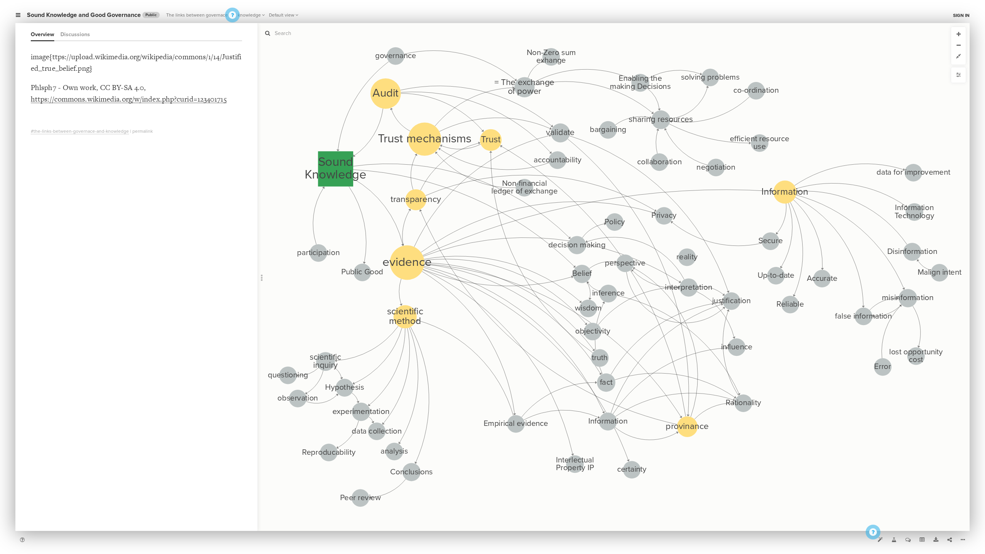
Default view (281, 15)
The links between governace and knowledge (213, 15)
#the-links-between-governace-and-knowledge (80, 131)
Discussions (75, 34)
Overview (42, 34)
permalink (142, 131)
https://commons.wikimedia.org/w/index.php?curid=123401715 (129, 99)
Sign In (961, 15)
